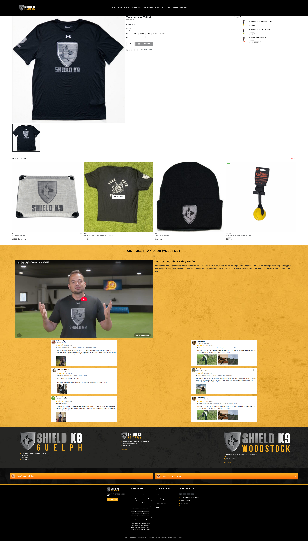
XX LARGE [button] (162, 33)
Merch (134, 30)
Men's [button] (135, 37)
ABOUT (113, 8)
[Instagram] (116, 499)
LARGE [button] (148, 33)
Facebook (127, 50)
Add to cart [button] (79, 164)
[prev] (235, 17)
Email (139, 50)
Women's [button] (142, 37)
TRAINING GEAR (159, 8)
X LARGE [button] (155, 33)
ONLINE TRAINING (136, 8)
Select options (150, 164)
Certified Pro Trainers (180, 8)
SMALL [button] (135, 33)
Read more (293, 164)
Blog (157, 507)
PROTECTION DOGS (148, 8)
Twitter (130, 50)
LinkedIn (133, 50)
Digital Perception (178, 537)
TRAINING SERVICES (123, 8)
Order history (160, 499)
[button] (246, 7)
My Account (159, 495)
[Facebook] (108, 499)
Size (127, 34)
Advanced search (161, 503)
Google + (136, 50)
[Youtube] (112, 499)
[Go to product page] (243, 23)
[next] (237, 17)
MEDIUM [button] (142, 33)
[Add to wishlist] (81, 234)
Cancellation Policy (152, 537)
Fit (127, 37)
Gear (13, 233)
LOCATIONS (168, 8)
